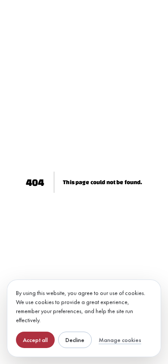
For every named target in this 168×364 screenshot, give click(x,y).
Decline (74, 340)
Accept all (35, 340)
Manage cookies (120, 340)
